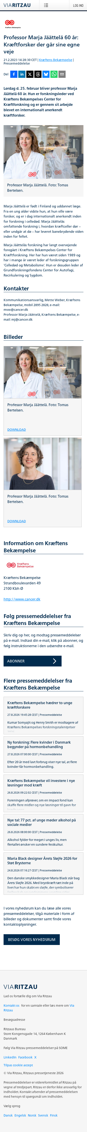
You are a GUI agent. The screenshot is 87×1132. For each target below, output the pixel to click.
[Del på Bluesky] (46, 74)
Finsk (54, 1115)
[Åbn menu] (47, 5)
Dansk (8, 1115)
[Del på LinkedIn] (21, 74)
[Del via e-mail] (62, 74)
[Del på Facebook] (13, 74)
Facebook (25, 1057)
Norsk (32, 1115)
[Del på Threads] (37, 74)
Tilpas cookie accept (18, 1065)
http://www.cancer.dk (22, 599)
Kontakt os (11, 1005)
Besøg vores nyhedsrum (31, 939)
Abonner (16, 661)
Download (16, 429)
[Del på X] (29, 74)
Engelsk (20, 1115)
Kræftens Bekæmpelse (55, 60)
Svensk (43, 1115)
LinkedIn (10, 1057)
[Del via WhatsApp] (54, 74)
